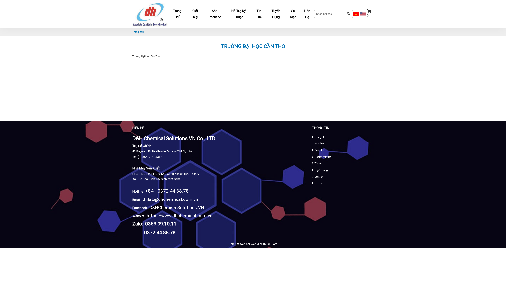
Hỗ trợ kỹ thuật (238, 14)
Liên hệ (307, 14)
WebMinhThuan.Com (264, 244)
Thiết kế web (237, 244)
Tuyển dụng (276, 14)
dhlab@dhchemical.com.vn (170, 199)
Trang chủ (177, 14)
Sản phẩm (320, 150)
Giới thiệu (195, 14)
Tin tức (259, 14)
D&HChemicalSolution (171, 207)
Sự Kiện (293, 14)
